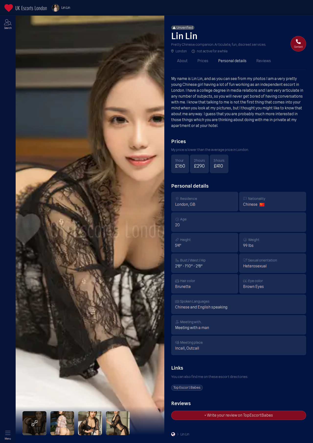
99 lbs (248, 245)
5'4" (178, 245)
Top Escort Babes (187, 387)
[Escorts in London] (25, 8)
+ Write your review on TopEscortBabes (238, 415)
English (204, 307)
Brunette (183, 286)
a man (203, 327)
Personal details (232, 60)
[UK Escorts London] (173, 434)
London (181, 51)
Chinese (250, 204)
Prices (202, 60)
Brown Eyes (253, 286)
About (182, 60)
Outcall (192, 348)
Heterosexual (255, 266)
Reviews (263, 60)
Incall (180, 348)
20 (177, 225)
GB (192, 204)
